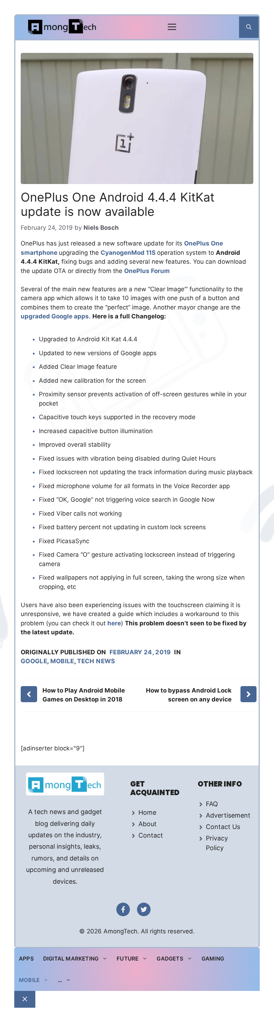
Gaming (213, 958)
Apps (26, 958)
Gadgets (170, 958)
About (147, 824)
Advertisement (228, 815)
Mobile (62, 661)
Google (34, 661)
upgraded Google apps (55, 316)
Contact (150, 835)
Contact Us (223, 826)
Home (147, 812)
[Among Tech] (62, 27)
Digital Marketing (70, 958)
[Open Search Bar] (249, 27)
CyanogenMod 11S (129, 252)
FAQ (212, 804)
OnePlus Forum (147, 270)
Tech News (96, 661)
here (114, 623)
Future (127, 958)
